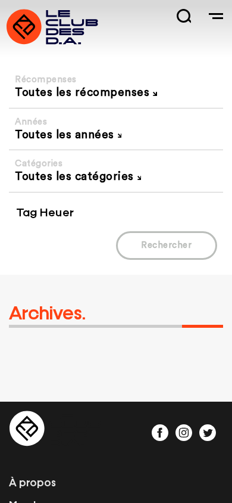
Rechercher (166, 245)
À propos (32, 481)
